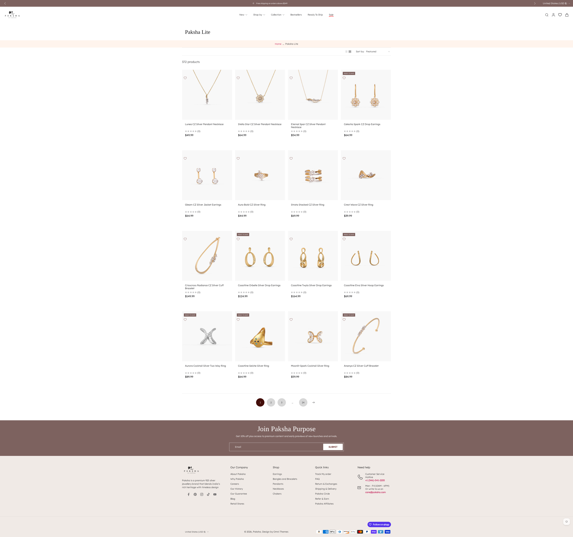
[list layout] (346, 51)
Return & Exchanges (326, 483)
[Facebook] (188, 494)
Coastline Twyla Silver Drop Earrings (311, 285)
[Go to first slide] (534, 3)
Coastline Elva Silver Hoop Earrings (364, 285)
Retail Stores (237, 503)
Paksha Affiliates (324, 503)
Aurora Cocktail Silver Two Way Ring (205, 365)
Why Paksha (237, 479)
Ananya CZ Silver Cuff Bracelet (361, 365)
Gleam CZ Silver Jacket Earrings (203, 204)
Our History (236, 488)
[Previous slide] (5, 3)
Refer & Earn (322, 498)
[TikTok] (208, 494)
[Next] (313, 402)
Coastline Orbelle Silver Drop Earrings (259, 285)
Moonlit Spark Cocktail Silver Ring (310, 365)
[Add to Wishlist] (185, 78)
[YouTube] (215, 494)
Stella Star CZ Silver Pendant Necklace (259, 124)
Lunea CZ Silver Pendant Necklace (204, 124)
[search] (546, 15)
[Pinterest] (195, 494)
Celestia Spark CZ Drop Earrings (362, 124)
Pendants (278, 483)
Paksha (257, 531)
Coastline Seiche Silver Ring (253, 365)
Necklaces (278, 488)
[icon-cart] (566, 15)
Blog (232, 498)
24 (303, 402)
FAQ (317, 479)
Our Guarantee (238, 493)
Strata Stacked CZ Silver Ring (307, 204)
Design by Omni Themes (275, 531)
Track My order (323, 474)
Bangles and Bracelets (285, 479)
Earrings (277, 474)
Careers (234, 483)
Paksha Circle (322, 493)
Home (278, 43)
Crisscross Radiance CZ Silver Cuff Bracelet (204, 287)
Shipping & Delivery (325, 488)
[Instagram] (201, 494)
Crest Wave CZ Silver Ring (358, 204)
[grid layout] (350, 51)
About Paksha (238, 474)
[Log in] (553, 14)
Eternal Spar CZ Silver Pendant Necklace (308, 126)
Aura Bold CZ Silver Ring (251, 204)
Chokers (277, 493)
